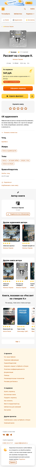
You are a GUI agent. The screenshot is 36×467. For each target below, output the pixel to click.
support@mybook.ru (21, 443)
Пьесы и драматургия (9, 151)
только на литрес (8, 164)
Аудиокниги (18, 20)
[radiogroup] (18, 108)
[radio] (10, 108)
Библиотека (18, 14)
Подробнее (22, 459)
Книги (7, 20)
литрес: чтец (25, 160)
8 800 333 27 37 (8, 443)
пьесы (4, 160)
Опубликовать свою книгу (10, 185)
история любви (14, 160)
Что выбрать (6, 14)
